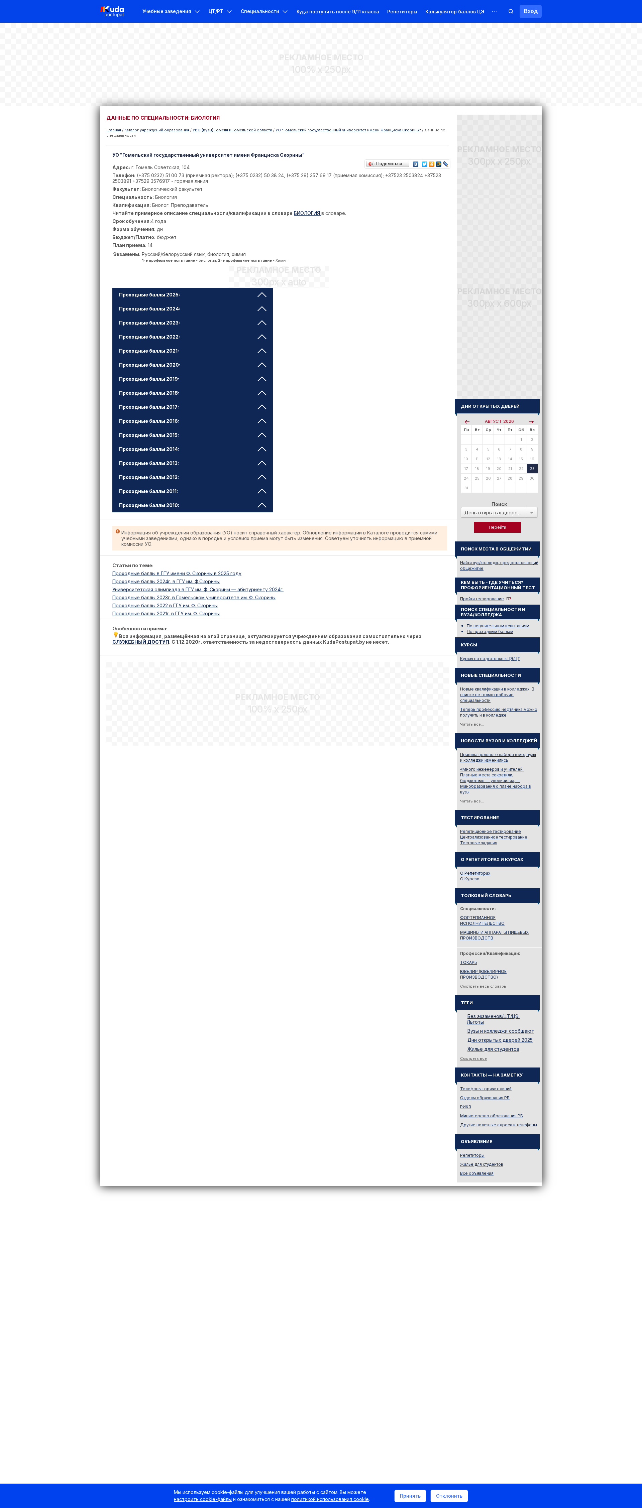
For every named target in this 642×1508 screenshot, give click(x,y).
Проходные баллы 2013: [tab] (149, 463)
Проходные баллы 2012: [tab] (149, 477)
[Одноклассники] (431, 162)
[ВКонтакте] (415, 162)
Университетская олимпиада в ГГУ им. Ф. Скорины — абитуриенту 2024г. (198, 589)
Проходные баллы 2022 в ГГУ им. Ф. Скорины (165, 605)
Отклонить (449, 1496)
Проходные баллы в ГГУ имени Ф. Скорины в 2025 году (176, 573)
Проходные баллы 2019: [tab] (149, 379)
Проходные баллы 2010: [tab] (149, 505)
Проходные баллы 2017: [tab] (149, 407)
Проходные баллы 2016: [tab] (149, 421)
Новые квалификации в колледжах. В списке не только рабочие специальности (497, 694)
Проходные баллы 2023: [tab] (149, 323)
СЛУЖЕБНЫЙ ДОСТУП (140, 642)
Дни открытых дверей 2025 (500, 1040)
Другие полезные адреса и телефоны (498, 1124)
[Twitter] (424, 162)
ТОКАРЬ (468, 962)
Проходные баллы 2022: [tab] (149, 337)
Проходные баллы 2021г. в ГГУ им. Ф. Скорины (166, 613)
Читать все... (472, 724)
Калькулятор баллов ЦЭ (454, 11)
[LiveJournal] (445, 162)
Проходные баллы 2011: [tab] (148, 491)
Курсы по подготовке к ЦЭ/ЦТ (490, 658)
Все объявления (477, 1173)
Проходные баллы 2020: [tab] (149, 365)
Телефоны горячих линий (486, 1088)
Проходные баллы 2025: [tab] (149, 294)
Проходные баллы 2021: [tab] (149, 351)
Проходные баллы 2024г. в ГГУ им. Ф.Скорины (166, 581)
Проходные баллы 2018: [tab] (149, 393)
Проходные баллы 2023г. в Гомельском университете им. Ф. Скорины (194, 597)
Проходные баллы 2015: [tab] (149, 435)
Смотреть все (473, 1058)
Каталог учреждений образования (156, 130)
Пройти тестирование (482, 598)
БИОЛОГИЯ (307, 213)
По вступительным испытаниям (498, 625)
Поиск (499, 504)
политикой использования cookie (330, 1499)
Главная (113, 130)
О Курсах (469, 878)
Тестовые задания (478, 842)
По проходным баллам (490, 631)
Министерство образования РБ (491, 1115)
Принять (410, 1496)
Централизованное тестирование (493, 837)
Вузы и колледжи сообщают (500, 1031)
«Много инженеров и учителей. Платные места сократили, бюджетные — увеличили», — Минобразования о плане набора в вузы (495, 780)
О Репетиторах (475, 873)
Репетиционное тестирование (490, 831)
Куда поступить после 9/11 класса (338, 11)
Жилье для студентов (493, 1049)
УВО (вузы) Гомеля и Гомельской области (232, 130)
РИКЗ (465, 1106)
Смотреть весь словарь (483, 986)
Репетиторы (402, 11)
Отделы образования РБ (485, 1097)
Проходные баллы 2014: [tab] (149, 449)
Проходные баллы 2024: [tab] (149, 308)
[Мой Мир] (438, 162)
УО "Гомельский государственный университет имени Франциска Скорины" (348, 130)
